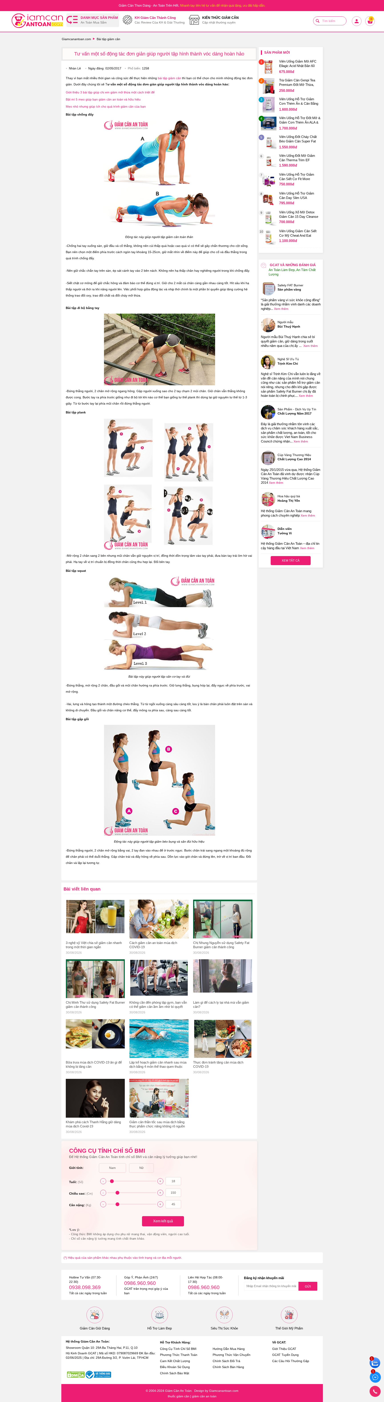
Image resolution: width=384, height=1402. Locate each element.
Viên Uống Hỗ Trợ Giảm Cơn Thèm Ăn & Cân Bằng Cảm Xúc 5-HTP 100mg (298, 101)
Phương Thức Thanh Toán (178, 1355)
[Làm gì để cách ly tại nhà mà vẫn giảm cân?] (222, 978)
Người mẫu (289, 324)
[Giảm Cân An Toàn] (37, 21)
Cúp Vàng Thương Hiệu (294, 457)
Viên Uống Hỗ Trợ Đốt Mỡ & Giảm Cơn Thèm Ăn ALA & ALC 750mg (299, 120)
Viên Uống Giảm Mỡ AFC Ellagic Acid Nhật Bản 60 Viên (297, 64)
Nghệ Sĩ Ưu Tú (288, 361)
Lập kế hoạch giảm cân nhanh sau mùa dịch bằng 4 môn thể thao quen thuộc (157, 1064)
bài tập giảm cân (170, 78)
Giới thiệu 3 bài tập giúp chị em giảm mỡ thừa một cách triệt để (110, 92)
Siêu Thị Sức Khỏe (224, 1328)
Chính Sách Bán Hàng (228, 1367)
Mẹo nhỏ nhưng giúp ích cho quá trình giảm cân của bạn (106, 106)
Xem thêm (281, 309)
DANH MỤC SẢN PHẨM (99, 20)
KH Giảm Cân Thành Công (160, 20)
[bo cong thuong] (98, 1374)
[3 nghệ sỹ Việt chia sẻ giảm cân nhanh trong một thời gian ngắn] (95, 919)
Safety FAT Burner (290, 287)
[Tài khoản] (356, 25)
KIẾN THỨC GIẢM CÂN (220, 20)
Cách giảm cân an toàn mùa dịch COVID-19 (153, 945)
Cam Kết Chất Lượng (175, 1361)
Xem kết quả (163, 1221)
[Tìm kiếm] (317, 20)
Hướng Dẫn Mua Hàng (229, 1349)
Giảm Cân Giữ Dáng (95, 1328)
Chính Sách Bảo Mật (174, 1373)
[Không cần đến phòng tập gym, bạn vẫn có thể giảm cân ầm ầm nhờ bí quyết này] (159, 978)
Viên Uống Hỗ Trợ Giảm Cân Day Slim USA (296, 195)
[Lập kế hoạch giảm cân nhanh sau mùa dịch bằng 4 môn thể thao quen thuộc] (159, 1038)
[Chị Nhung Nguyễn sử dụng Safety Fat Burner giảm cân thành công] (222, 919)
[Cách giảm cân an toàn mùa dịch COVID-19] (159, 919)
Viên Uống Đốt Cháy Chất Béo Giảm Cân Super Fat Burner (298, 139)
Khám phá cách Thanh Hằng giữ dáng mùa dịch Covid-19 (93, 1124)
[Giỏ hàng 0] (369, 25)
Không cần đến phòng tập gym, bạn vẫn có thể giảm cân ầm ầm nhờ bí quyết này (158, 1005)
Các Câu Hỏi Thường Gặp (290, 1361)
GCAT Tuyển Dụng (285, 1355)
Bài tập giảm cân (108, 39)
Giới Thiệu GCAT (284, 1349)
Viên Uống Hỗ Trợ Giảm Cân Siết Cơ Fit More (296, 177)
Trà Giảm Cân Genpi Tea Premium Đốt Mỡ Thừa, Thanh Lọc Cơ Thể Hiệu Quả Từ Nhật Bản (297, 83)
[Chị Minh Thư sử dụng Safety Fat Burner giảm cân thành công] (95, 978)
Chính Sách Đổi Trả (226, 1361)
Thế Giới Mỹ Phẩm (289, 1328)
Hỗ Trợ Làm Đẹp (159, 1328)
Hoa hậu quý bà (289, 498)
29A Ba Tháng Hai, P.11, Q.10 (117, 1347)
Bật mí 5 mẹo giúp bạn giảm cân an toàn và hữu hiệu (103, 99)
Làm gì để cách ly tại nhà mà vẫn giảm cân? (221, 1005)
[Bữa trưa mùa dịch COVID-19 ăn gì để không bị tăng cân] (95, 1038)
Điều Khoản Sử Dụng (175, 1367)
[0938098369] (375, 1391)
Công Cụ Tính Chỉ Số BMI (178, 1349)
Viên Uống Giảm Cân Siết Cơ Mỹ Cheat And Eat (297, 233)
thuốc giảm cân (178, 1396)
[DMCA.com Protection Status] (76, 1374)
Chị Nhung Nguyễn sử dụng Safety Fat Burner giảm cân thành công (221, 945)
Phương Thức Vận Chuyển (231, 1355)
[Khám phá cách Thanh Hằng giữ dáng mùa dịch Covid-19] (95, 1098)
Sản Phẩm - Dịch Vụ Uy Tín (297, 411)
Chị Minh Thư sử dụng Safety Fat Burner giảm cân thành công (95, 1005)
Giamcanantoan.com (76, 39)
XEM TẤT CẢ (291, 560)
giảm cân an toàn (204, 1396)
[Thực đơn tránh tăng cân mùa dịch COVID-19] (222, 1038)
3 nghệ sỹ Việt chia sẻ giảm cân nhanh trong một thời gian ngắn (94, 945)
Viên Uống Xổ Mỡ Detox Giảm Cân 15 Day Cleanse (298, 214)
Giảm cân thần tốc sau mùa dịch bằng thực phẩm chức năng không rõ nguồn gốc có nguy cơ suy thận (157, 1124)
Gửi (308, 1286)
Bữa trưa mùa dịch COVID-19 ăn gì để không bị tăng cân (94, 1064)
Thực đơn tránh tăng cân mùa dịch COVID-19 (218, 1064)
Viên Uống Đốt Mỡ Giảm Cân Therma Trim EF (297, 158)
